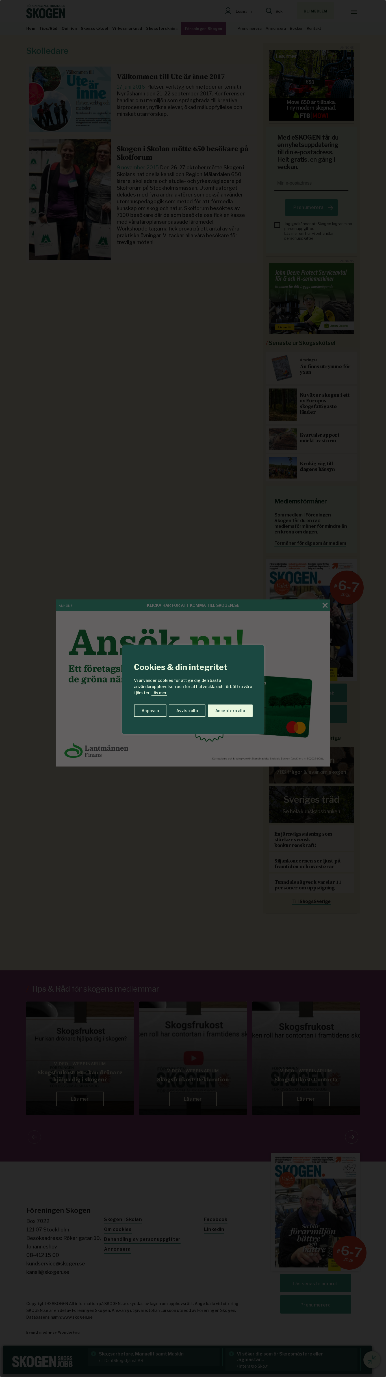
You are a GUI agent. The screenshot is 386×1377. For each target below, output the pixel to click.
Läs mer (159, 692)
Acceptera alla (230, 710)
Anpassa (150, 710)
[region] (193, 688)
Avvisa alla (187, 710)
